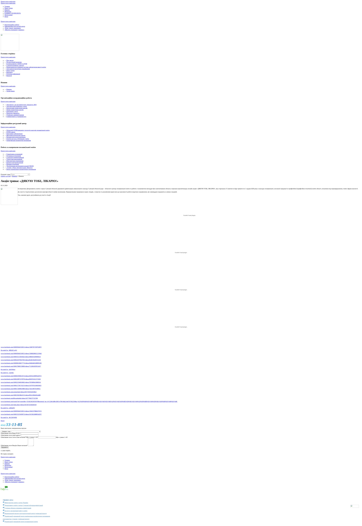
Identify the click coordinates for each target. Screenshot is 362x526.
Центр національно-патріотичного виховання (21, 169)
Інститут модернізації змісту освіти (15, 511)
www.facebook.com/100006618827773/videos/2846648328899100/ (21, 363)
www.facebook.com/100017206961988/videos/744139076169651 (20, 389)
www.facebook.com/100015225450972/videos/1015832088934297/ (21, 414)
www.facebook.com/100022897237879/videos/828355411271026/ (21, 379)
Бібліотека (8, 11)
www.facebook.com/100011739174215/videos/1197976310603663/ (21, 385)
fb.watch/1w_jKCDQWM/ (9, 417)
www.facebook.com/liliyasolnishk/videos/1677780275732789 (19, 398)
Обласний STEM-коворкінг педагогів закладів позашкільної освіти (28, 130)
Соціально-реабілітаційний (15, 157)
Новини (7, 10)
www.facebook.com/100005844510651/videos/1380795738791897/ (21, 347)
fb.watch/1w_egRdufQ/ (8, 408)
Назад (3, 421)
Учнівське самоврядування (15, 115)
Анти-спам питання (19, 437)
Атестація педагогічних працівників (18, 69)
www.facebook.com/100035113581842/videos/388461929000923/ (21, 357)
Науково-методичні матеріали (16, 137)
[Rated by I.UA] (355, 507)
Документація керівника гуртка (16, 106)
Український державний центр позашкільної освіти (21, 521)
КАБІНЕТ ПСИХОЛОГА (13, 13)
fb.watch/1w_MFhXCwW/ (9, 350)
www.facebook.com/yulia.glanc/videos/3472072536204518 (18, 405)
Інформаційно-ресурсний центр (15, 26)
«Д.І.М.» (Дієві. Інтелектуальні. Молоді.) (19, 167)
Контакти (9, 72)
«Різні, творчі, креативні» (13, 28)
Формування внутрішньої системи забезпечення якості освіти (26, 67)
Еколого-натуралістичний (14, 162)
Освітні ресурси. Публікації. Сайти (17, 139)
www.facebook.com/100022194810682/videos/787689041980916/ (21, 382)
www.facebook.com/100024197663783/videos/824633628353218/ (21, 360)
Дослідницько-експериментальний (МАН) (20, 166)
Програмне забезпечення (14, 134)
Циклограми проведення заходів (16, 108)
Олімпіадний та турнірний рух (16, 116)
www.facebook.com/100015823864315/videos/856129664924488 (20, 395)
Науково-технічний (12, 164)
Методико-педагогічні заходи (15, 135)
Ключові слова (5, 174)
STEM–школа (10, 132)
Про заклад (10, 60)
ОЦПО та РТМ (5, 176)
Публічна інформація (13, 74)
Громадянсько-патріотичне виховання (18, 140)
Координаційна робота (12, 25)
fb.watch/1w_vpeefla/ (7, 373)
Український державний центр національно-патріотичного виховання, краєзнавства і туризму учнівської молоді (26, 517)
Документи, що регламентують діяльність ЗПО (21, 105)
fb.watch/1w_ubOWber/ (8, 369)
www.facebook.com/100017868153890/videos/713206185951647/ (21, 366)
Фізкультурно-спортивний (14, 161)
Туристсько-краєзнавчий (14, 159)
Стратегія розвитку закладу (15, 65)
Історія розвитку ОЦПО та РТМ (16, 64)
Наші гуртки (9, 8)
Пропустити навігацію (8, 1)
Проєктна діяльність (12, 113)
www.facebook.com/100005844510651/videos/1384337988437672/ (21, 411)
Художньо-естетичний (13, 156)
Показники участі (12, 111)
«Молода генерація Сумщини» (14, 30)
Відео (6, 16)
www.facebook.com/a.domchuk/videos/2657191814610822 (18, 392)
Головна (7, 6)
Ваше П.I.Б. (10, 433)
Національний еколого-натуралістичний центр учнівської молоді (25, 513)
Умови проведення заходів (14, 110)
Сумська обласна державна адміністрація (17, 508)
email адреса (11, 435)
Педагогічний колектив (14, 62)
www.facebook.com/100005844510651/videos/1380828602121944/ (21, 353)
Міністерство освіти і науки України (16, 503)
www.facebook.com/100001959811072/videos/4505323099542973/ (21, 376)
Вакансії (9, 75)
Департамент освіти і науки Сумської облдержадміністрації (23, 505)
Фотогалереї (8, 15)
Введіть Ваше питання (14, 445)
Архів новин (10, 91)
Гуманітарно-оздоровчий (14, 154)
